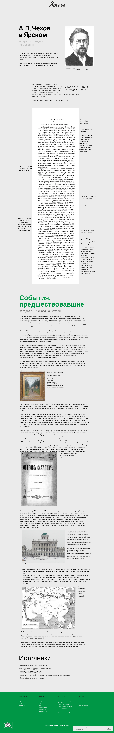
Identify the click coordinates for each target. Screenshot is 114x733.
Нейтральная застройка (63, 710)
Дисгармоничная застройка (64, 712)
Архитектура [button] (55, 13)
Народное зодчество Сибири (25, 703)
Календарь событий (82, 699)
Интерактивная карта (82, 703)
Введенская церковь (43, 703)
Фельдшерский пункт (43, 707)
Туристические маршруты (83, 705)
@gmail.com (109, 4)
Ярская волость (42, 709)
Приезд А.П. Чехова (43, 701)
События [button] (63, 13)
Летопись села (81, 701)
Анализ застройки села (63, 699)
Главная (40, 13)
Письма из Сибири (23, 699)
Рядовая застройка (62, 708)
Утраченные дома (62, 714)
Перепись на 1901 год (43, 711)
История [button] (47, 13)
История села (42, 699)
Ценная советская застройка (64, 704)
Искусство (21, 701)
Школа (40, 705)
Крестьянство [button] (72, 13)
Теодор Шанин (22, 705)
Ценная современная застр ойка (65, 706)
